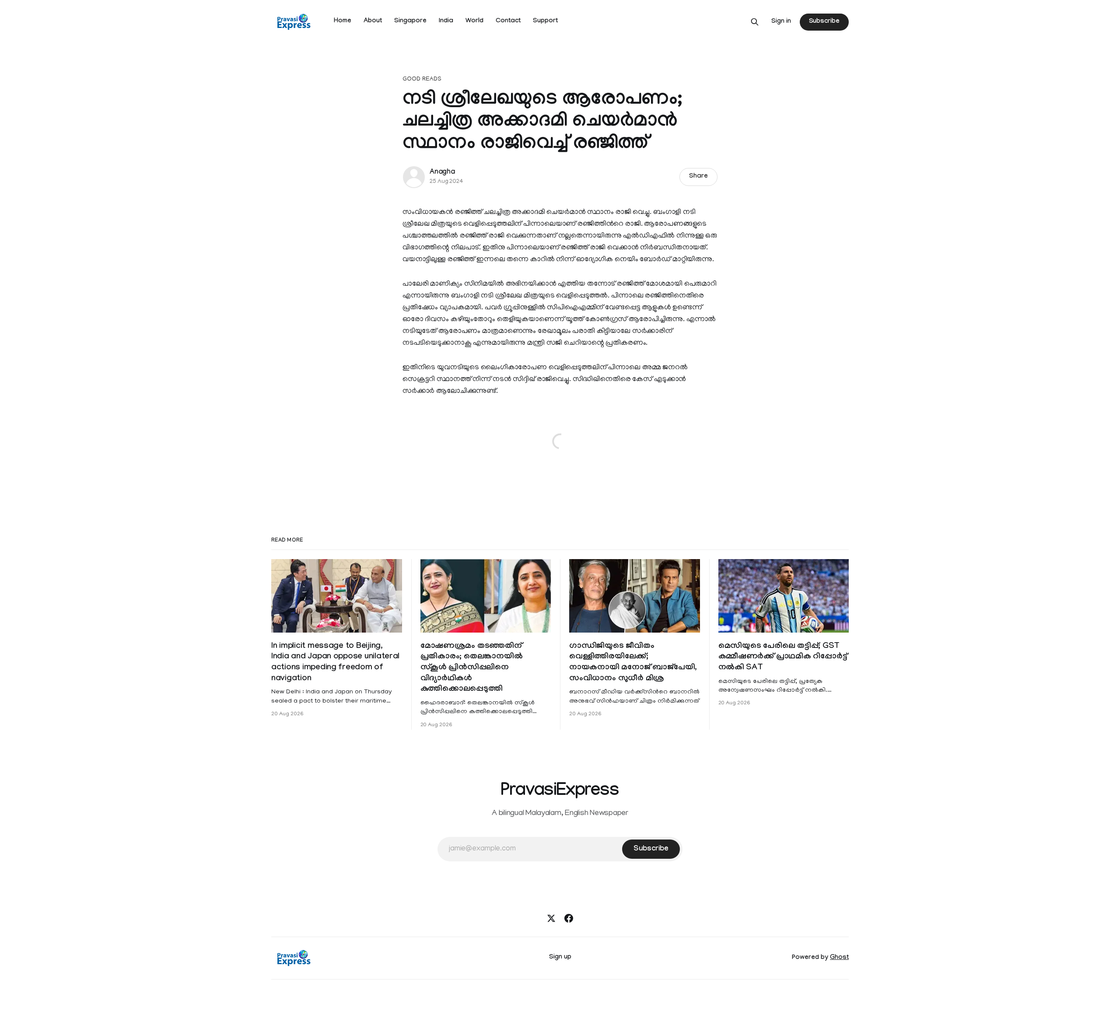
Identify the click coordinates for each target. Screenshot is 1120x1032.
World (474, 21)
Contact (508, 21)
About (373, 21)
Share (698, 177)
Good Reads (421, 79)
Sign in (781, 22)
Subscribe (824, 22)
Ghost (839, 958)
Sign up (560, 958)
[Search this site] (755, 22)
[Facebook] (568, 918)
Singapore (410, 21)
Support (545, 21)
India (446, 21)
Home (342, 21)
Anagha (442, 172)
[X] (551, 918)
